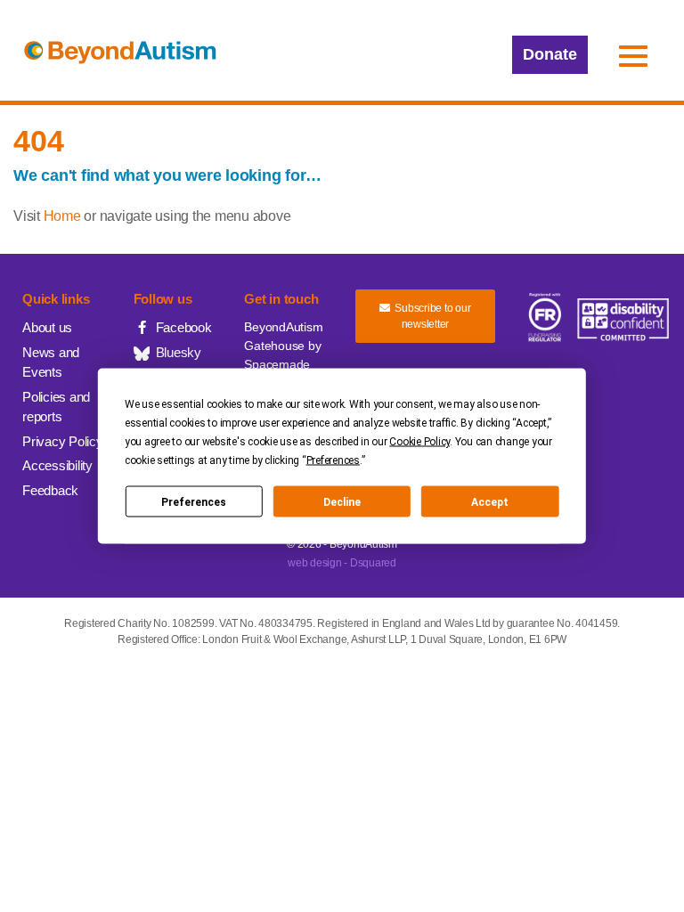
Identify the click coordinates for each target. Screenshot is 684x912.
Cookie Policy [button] (419, 442)
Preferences (193, 501)
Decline (342, 501)
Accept (490, 501)
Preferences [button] (333, 460)
